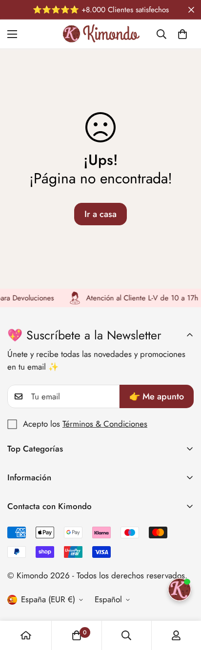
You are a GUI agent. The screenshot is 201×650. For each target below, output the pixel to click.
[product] (26, 635)
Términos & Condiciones (104, 424)
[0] (182, 34)
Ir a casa (100, 214)
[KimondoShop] (101, 34)
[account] (176, 635)
